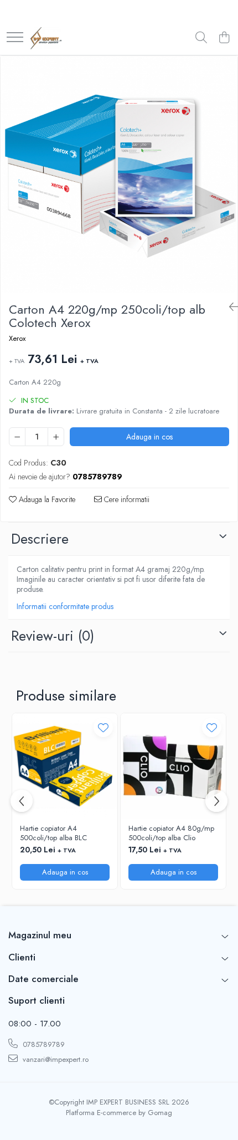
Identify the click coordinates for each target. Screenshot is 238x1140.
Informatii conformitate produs (65, 606)
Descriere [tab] (40, 538)
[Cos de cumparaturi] (224, 38)
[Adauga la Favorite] (103, 727)
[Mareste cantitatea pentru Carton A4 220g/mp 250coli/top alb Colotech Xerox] (56, 436)
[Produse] (15, 37)
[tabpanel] (119, 174)
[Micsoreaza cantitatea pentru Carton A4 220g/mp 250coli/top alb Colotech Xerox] (17, 436)
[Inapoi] (229, 307)
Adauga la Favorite (46, 499)
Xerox (17, 339)
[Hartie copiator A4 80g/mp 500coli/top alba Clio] (173, 766)
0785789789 (42, 1044)
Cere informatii (125, 499)
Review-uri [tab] (52, 635)
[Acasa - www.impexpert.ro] (45, 38)
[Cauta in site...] (201, 38)
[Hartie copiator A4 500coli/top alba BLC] (64, 766)
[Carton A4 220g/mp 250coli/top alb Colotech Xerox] (119, 174)
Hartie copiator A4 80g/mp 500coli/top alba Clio (171, 833)
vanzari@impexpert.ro (54, 1059)
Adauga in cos (149, 436)
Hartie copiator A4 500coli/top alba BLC (53, 833)
